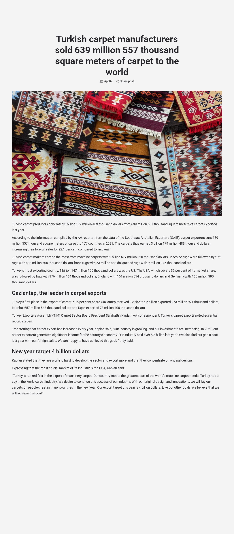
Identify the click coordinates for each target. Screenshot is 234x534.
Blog (80, 15)
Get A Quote (102, 15)
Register (211, 15)
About (47, 15)
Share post (127, 81)
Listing (63, 15)
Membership (125, 15)
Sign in (199, 15)
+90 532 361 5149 (51, 4)
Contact (146, 15)
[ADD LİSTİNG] (224, 22)
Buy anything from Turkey (201, 524)
